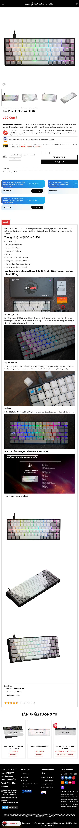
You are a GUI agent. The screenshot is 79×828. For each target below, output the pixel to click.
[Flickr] (73, 782)
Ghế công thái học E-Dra (15, 688)
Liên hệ (25, 780)
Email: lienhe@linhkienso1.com (10, 801)
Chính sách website (47, 777)
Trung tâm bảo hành (48, 784)
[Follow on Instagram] (66, 778)
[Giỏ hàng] (77, 4)
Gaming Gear (24, 108)
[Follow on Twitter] (70, 778)
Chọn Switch (5, 156)
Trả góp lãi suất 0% (47, 780)
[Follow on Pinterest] (73, 778)
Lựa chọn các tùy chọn (65, 755)
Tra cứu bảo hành (47, 787)
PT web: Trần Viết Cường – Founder (30, 785)
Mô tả (5, 222)
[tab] (5, 222)
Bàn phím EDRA (35, 108)
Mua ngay (59, 162)
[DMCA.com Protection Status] (9, 807)
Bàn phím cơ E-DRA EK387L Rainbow (65, 747)
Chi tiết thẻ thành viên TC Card (29, 147)
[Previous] (5, 49)
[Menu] (2, 3)
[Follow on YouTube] (70, 782)
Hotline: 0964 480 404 (10, 797)
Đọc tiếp (13, 755)
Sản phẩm (15, 108)
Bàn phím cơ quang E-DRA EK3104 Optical (13, 747)
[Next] (73, 49)
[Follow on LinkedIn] (66, 782)
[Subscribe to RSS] (62, 782)
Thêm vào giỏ (59, 157)
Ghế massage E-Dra (13, 692)
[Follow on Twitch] (62, 787)
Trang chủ (6, 108)
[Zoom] (4, 85)
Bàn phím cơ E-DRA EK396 (39, 746)
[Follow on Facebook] (62, 778)
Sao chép (37, 191)
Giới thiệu (25, 774)
